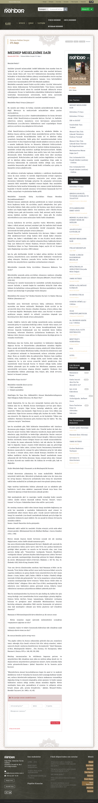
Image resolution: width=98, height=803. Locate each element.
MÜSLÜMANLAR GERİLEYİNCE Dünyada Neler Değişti (78, 269)
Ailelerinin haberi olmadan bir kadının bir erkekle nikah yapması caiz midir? (63, 764)
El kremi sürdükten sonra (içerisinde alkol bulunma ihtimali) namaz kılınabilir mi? (63, 785)
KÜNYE (22, 23)
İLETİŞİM (41, 23)
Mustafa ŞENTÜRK (13, 56)
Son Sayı (58, 1)
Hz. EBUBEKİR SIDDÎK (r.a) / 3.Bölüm (37, 777)
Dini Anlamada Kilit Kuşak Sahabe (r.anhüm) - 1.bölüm (78, 169)
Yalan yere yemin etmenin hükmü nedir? (63, 779)
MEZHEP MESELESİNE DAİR (78, 106)
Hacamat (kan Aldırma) (78, 435)
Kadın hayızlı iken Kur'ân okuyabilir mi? (75, 382)
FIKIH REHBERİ (54, 20)
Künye (45, 1)
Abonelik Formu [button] (10, 786)
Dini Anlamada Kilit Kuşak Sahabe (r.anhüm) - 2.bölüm (78, 160)
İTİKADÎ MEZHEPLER (77, 248)
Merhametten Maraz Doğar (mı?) (77, 151)
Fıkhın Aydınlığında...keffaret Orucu (78, 398)
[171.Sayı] (79, 69)
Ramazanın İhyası (73, 374)
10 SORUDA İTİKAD (76, 295)
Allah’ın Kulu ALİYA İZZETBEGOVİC (35, 771)
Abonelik (90, 788)
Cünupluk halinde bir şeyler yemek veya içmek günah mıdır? (63, 770)
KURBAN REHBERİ (55, 26)
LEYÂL (72, 355)
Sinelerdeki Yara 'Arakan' (75, 126)
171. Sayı (38, 56)
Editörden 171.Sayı (76, 112)
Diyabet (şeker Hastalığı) (78, 428)
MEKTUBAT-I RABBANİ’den (32, 766)
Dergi (76, 41)
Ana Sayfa (69, 41)
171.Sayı (82, 41)
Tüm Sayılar (74, 1)
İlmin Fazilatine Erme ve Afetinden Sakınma (75, 409)
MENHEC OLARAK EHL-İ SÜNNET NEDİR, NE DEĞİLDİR (78, 219)
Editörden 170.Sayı (76, 116)
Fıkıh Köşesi (88, 779)
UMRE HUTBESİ (75, 278)
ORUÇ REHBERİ (70, 20)
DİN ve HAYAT (74, 120)
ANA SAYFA (10, 23)
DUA (71, 348)
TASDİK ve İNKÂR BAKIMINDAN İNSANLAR (76, 257)
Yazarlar (83, 1)
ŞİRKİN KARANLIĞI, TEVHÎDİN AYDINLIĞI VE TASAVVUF (79, 195)
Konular (66, 1)
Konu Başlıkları (89, 783)
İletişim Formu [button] (9, 780)
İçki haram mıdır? (57, 774)
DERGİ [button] (30, 23)
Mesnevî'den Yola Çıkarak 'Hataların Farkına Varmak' (76, 134)
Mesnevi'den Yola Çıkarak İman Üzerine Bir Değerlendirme (77, 143)
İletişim (51, 1)
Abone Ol (85, 9)
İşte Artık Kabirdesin (73, 390)
